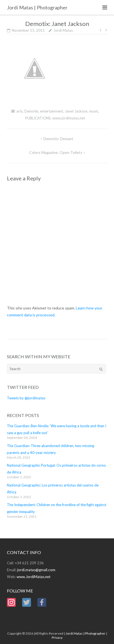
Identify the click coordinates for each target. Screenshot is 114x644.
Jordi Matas (63, 30)
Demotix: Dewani (58, 138)
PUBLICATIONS (38, 118)
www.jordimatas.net (68, 118)
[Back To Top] (100, 630)
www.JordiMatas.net (33, 576)
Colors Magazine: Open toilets (55, 152)
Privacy (57, 637)
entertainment (51, 111)
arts (19, 111)
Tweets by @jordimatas (26, 398)
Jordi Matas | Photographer (85, 633)
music (93, 111)
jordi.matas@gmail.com (36, 570)
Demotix (31, 111)
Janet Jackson (76, 111)
